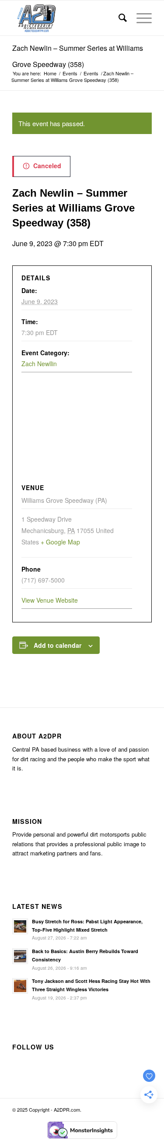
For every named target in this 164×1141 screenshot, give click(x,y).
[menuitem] (119, 17)
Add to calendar (57, 645)
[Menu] (140, 17)
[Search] (119, 17)
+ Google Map (60, 541)
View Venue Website (49, 600)
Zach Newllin (39, 363)
